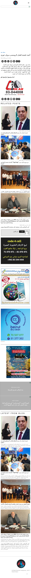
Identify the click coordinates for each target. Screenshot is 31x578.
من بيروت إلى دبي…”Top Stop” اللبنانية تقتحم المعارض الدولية (14, 163)
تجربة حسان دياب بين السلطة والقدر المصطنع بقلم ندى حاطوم (14, 133)
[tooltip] (19, 61)
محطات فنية (3, 52)
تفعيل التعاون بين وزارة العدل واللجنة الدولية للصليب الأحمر (15, 191)
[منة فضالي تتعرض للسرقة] (15, 389)
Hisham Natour (15, 571)
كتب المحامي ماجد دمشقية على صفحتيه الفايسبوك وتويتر (15, 227)
